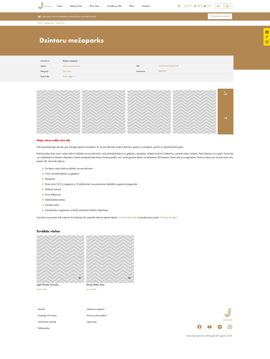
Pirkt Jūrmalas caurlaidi (220, 16)
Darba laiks (44, 77)
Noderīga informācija (47, 316)
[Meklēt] (179, 6)
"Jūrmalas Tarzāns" (168, 217)
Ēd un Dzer (94, 6)
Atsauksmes (140, 71)
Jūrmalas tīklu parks (127, 217)
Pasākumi (146, 6)
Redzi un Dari (76, 6)
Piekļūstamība (44, 328)
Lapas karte (92, 322)
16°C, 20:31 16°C (200, 6)
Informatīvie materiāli (47, 322)
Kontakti (41, 309)
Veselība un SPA (114, 6)
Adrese (43, 66)
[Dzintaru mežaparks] (58, 112)
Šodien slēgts (68, 77)
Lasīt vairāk (42, 289)
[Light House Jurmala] (60, 259)
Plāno (131, 6)
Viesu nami (60, 23)
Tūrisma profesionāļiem (96, 316)
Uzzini (59, 6)
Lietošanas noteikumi (95, 309)
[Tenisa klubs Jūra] (110, 259)
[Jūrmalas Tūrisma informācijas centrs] (44, 6)
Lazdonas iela (68, 66)
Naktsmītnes (49, 23)
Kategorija (44, 71)
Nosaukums (45, 61)
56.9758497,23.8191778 (168, 66)
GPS (138, 66)
